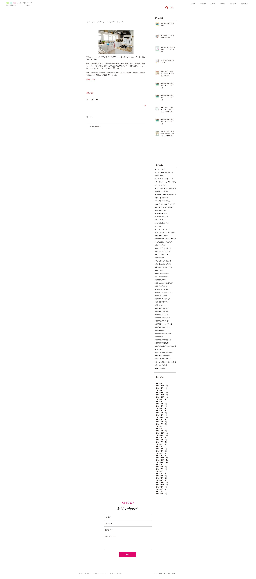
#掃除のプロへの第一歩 (162, 299)
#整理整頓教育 (171, 346)
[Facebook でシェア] (87, 99)
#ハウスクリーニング (161, 216)
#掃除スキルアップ (161, 305)
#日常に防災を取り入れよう (163, 352)
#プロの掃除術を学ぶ (161, 223)
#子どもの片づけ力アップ (163, 251)
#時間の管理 (166, 355)
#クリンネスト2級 (160, 210)
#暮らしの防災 (171, 362)
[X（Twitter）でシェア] (92, 99)
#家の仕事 (158, 267)
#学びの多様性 (159, 258)
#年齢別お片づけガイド (162, 286)
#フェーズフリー (160, 220)
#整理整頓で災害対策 (161, 343)
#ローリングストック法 (162, 229)
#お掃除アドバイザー (161, 191)
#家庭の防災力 (159, 270)
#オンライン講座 (169, 204)
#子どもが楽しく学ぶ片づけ (163, 242)
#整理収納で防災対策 (161, 314)
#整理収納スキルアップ (162, 327)
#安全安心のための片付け (163, 264)
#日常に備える (159, 349)
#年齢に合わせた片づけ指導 (163, 283)
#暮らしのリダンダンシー (163, 359)
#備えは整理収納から (161, 235)
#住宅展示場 (170, 232)
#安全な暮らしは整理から (163, 261)
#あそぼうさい (159, 182)
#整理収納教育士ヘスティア (163, 333)
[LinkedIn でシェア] (97, 99)
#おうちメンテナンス (161, 185)
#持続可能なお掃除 (161, 295)
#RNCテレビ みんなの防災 (164, 179)
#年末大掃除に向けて (161, 277)
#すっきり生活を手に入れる (163, 201)
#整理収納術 (159, 336)
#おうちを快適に (170, 182)
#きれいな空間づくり (161, 198)
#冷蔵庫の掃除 (159, 239)
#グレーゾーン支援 (161, 213)
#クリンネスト (169, 207)
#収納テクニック (170, 239)
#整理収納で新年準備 (161, 311)
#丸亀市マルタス (160, 232)
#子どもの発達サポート (162, 254)
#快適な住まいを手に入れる (163, 292)
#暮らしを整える (160, 368)
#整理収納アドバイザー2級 (163, 324)
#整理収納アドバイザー (162, 321)
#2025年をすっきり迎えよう (164, 172)
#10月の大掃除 (159, 169)
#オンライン (159, 204)
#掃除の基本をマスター (162, 302)
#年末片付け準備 (160, 280)
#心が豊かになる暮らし (162, 289)
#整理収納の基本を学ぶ (162, 317)
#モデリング (159, 226)
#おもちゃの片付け (170, 188)
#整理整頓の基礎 (160, 346)
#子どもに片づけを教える (163, 248)
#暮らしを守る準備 (161, 365)
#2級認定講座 (159, 175)
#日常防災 (158, 355)
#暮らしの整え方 (160, 362)
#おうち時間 (159, 188)
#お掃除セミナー (160, 194)
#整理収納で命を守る (161, 308)
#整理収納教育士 (160, 330)
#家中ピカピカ (167, 267)
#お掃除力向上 (171, 194)
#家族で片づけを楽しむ (162, 273)
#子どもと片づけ (160, 245)
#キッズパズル (159, 207)
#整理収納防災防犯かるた (163, 340)
